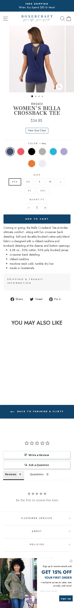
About (37, 531)
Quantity (37, 199)
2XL (43, 190)
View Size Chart (37, 130)
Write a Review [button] (39, 455)
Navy (10, 151)
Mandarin (32, 163)
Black (32, 151)
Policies (37, 544)
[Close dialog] (71, 561)
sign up (66, 598)
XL (30, 190)
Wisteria (64, 151)
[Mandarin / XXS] (12, 383)
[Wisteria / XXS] (7, 383)
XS (28, 181)
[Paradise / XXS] (7, 380)
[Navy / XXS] (3, 380)
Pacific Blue (53, 151)
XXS (15, 181)
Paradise (21, 151)
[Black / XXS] (12, 380)
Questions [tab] (37, 474)
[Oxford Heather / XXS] (17, 380)
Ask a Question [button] (39, 465)
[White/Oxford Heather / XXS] (17, 383)
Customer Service (36, 518)
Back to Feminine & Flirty (40, 411)
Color (37, 143)
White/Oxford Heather (42, 163)
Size (37, 174)
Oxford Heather (42, 151)
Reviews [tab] (10, 474)
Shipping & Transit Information (25, 281)
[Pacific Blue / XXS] (22, 380)
